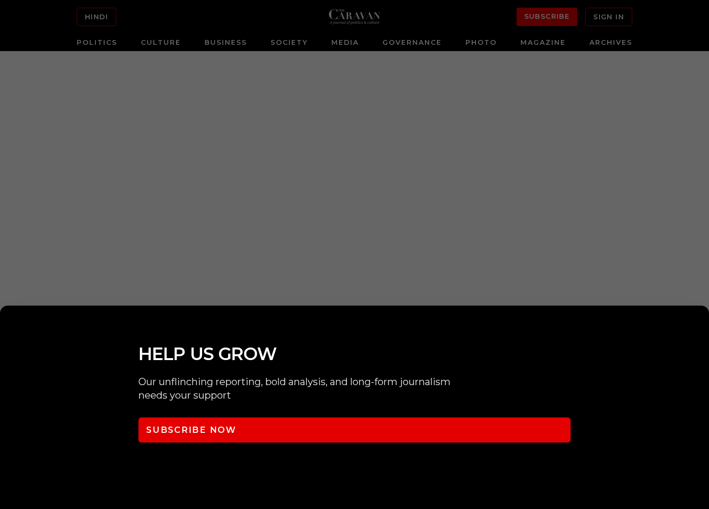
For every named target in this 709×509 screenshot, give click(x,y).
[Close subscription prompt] (699, 326)
